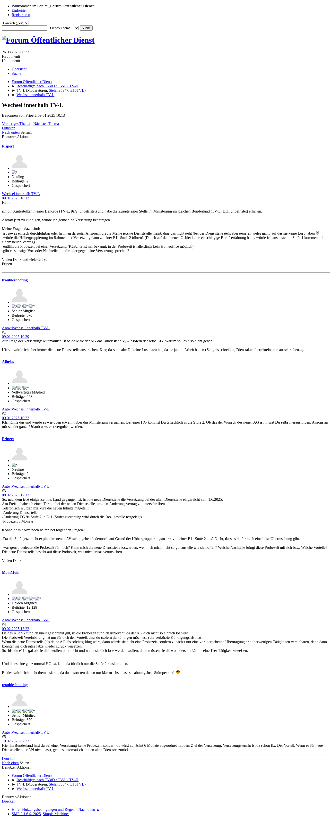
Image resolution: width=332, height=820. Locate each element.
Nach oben (10, 763)
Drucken (8, 128)
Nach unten (11, 132)
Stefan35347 (58, 90)
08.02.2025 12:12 (15, 495)
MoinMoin (10, 572)
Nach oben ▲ (89, 809)
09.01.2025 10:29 (15, 337)
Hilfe (15, 809)
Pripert (8, 146)
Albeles (8, 362)
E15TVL (77, 90)
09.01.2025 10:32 (15, 418)
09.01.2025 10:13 (15, 198)
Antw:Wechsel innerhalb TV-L (26, 328)
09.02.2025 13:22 (15, 629)
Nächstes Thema (46, 124)
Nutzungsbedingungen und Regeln (49, 809)
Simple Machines (56, 814)
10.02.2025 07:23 (15, 741)
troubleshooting (15, 280)
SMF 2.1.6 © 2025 (26, 814)
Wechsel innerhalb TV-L (21, 194)
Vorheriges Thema (16, 124)
